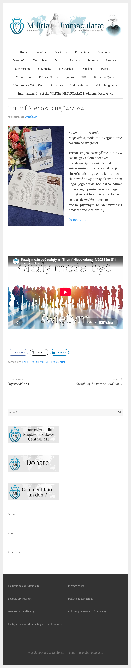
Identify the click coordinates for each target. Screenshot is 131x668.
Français (80, 52)
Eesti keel (87, 68)
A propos (14, 552)
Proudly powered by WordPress (46, 652)
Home (24, 52)
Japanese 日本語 (76, 77)
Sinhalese (56, 85)
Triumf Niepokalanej (52, 362)
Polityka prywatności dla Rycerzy (87, 611)
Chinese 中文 (47, 77)
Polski (39, 52)
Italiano (75, 60)
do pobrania (77, 220)
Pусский (106, 68)
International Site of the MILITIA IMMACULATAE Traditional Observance (65, 93)
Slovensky (44, 68)
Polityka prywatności (20, 598)
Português (19, 60)
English (59, 52)
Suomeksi (112, 60)
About (12, 533)
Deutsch (38, 60)
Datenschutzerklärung (21, 611)
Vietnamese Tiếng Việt (28, 85)
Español (102, 52)
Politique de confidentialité (23, 586)
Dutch (58, 60)
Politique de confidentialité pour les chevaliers (35, 624)
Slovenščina (23, 68)
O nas (11, 514)
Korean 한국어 (103, 77)
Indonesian (77, 85)
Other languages (107, 85)
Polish (26, 362)
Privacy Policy (76, 586)
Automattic (96, 652)
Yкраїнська (24, 77)
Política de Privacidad (80, 598)
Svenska (93, 60)
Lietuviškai (66, 68)
